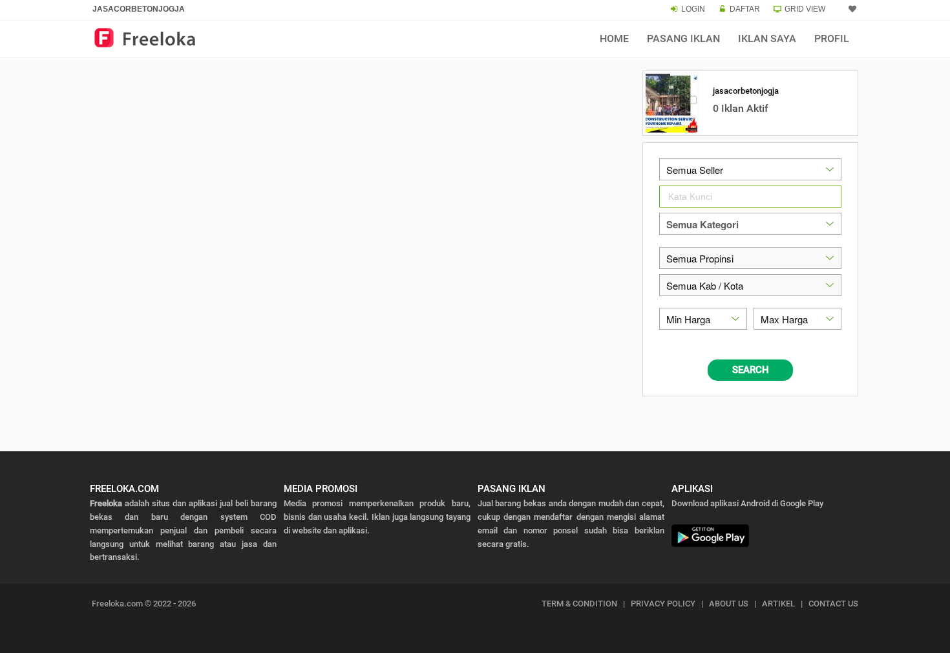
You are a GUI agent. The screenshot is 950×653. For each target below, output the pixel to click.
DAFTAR (745, 9)
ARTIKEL (778, 603)
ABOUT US (728, 603)
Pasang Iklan (683, 38)
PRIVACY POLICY (663, 603)
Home (614, 38)
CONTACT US (833, 603)
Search (750, 370)
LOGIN (693, 9)
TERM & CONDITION (579, 603)
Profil (831, 38)
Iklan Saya (767, 38)
